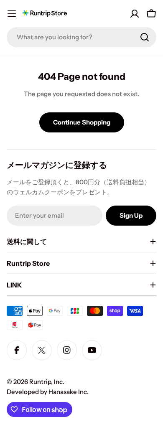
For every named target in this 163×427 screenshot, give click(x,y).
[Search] (145, 37)
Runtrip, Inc (46, 382)
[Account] (135, 14)
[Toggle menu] (12, 14)
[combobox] (81, 37)
